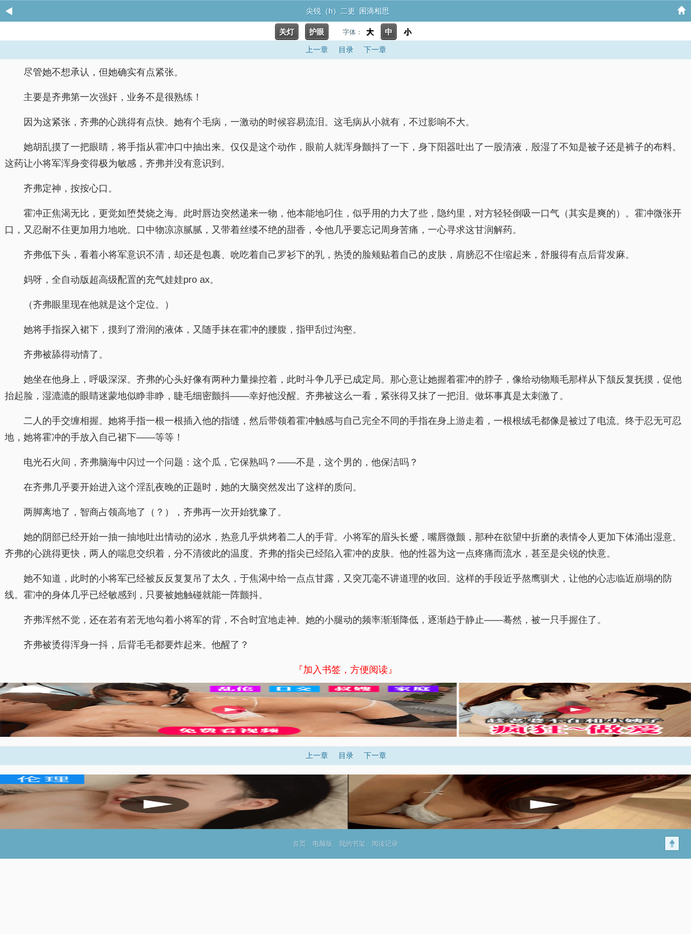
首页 (299, 843)
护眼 (316, 32)
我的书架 (352, 843)
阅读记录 (385, 843)
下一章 (375, 50)
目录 (345, 50)
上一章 (317, 50)
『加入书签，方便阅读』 (345, 669)
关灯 (286, 32)
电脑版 (322, 843)
